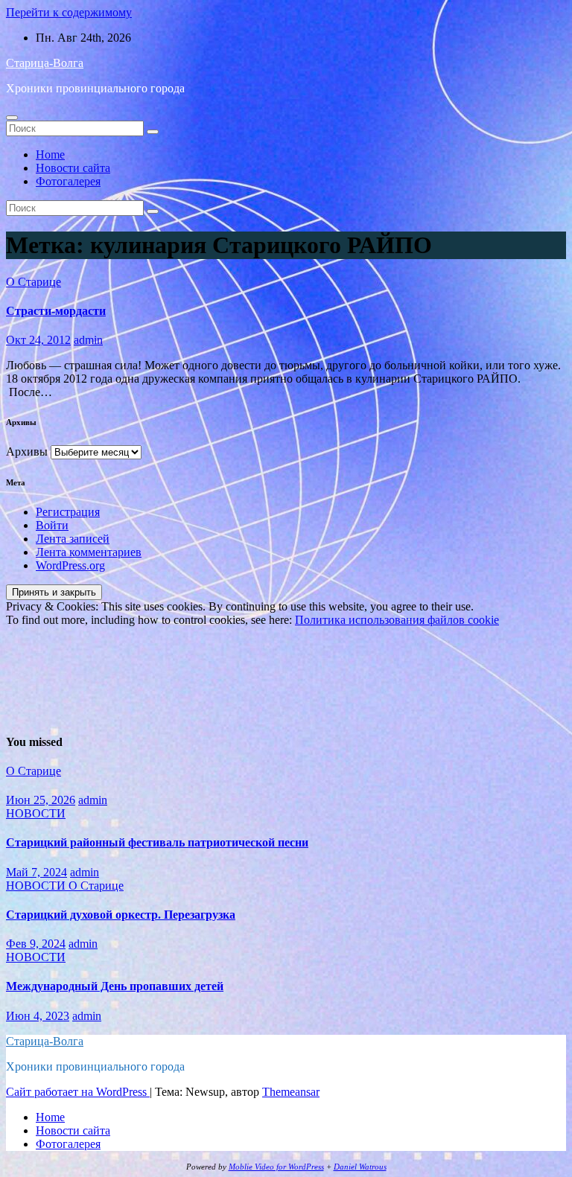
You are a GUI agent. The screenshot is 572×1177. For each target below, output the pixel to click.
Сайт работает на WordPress (78, 1091)
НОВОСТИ (36, 813)
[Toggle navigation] (12, 117)
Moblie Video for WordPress (276, 1167)
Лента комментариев (89, 552)
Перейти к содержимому (69, 12)
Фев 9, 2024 (36, 943)
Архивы (27, 451)
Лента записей (72, 538)
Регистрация (68, 511)
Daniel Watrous (360, 1167)
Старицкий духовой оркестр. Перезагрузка (120, 914)
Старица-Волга (44, 63)
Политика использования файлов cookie (397, 619)
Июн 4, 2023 (37, 1015)
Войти (52, 525)
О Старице (33, 281)
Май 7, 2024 (36, 872)
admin (88, 340)
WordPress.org (70, 565)
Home (50, 154)
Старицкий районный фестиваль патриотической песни (157, 842)
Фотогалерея (68, 181)
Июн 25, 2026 (40, 800)
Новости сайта (73, 168)
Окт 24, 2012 (38, 340)
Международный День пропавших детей (114, 986)
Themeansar (291, 1091)
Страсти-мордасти (56, 310)
